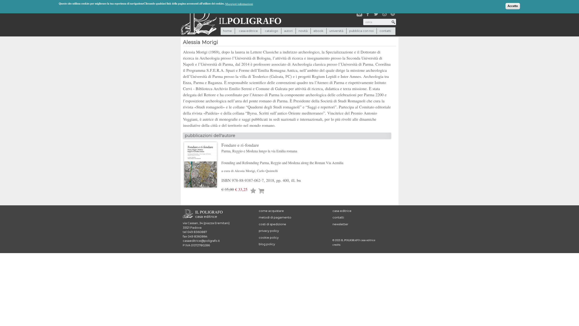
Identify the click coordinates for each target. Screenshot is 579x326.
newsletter (340, 224)
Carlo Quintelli (267, 170)
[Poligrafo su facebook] (367, 13)
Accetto (513, 6)
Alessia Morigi (245, 170)
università (336, 31)
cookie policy (269, 237)
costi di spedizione (272, 224)
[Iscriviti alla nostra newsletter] (359, 13)
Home (227, 31)
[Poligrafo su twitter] (376, 13)
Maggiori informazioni (239, 4)
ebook (318, 31)
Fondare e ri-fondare (282, 153)
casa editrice (341, 211)
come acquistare (271, 211)
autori (288, 31)
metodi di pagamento (275, 217)
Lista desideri (253, 191)
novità (303, 31)
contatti (385, 31)
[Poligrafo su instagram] (384, 13)
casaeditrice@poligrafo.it (201, 240)
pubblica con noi (361, 31)
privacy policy (269, 231)
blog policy (267, 244)
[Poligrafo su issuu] (392, 13)
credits (336, 244)
